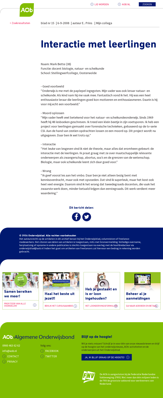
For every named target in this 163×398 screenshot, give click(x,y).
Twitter (51, 356)
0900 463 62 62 (11, 345)
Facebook (52, 351)
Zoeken (147, 4)
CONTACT (13, 356)
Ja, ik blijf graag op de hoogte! (105, 357)
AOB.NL (126, 4)
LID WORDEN (102, 4)
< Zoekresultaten (20, 23)
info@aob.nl (9, 351)
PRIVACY (12, 361)
